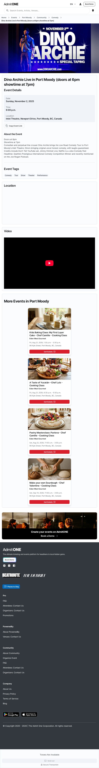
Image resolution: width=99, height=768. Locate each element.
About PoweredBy (11, 632)
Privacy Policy (9, 694)
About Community (11, 653)
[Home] (12, 549)
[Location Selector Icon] (93, 10)
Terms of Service (10, 698)
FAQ (5, 601)
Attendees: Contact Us (13, 605)
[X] (9, 565)
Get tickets (48, 352)
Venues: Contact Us (12, 636)
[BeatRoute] (11, 575)
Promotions (8, 615)
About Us (7, 689)
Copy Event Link (15, 126)
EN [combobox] (71, 4)
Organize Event (10, 658)
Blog (5, 703)
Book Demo (89, 4)
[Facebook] (14, 565)
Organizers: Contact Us (13, 610)
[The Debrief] (34, 575)
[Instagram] (4, 565)
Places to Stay (13, 587)
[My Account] (80, 4)
